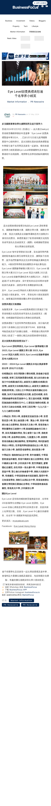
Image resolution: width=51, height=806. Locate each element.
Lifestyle (35, 26)
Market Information (17, 32)
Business (8, 21)
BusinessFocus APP (18, 589)
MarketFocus (28, 595)
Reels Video (11, 38)
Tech (26, 26)
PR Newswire (37, 101)
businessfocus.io (32, 592)
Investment (20, 21)
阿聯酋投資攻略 (35, 32)
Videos (32, 21)
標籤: (5, 600)
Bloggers (42, 21)
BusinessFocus (30, 587)
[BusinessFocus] (25, 7)
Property (16, 26)
